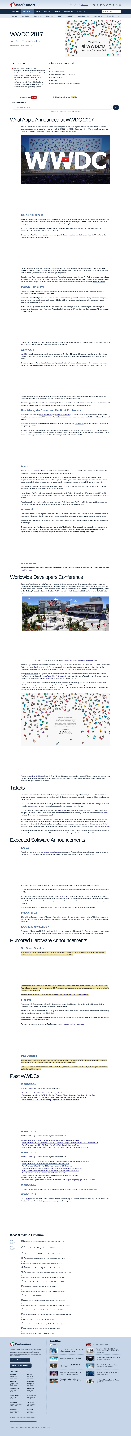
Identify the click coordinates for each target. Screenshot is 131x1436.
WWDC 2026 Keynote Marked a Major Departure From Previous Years (42, 1268)
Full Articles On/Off (25, 1427)
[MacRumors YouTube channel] (110, 5)
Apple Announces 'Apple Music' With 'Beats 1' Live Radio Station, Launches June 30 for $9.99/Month (55, 1147)
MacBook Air (79, 423)
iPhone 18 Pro (37, 16)
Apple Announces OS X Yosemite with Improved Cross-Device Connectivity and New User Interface (55, 1161)
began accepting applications (86, 819)
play (65, 159)
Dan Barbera (13, 1402)
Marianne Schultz (31, 1395)
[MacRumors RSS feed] (117, 5)
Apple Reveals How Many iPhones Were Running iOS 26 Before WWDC (42, 1282)
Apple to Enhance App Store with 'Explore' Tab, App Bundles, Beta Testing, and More (50, 1175)
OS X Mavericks (53, 1189)
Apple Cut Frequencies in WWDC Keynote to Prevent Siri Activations (41, 1254)
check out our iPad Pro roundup (73, 1024)
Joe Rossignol (30, 1381)
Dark (48, 1427)
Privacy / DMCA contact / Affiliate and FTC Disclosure (23, 1421)
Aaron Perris (30, 1409)
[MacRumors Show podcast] (94, 5)
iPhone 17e (110, 16)
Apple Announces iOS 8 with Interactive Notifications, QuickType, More (45, 1163)
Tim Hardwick (30, 1388)
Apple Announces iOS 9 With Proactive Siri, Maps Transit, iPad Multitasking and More (50, 1140)
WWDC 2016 (27, 1088)
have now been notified (101, 826)
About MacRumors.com (20, 1360)
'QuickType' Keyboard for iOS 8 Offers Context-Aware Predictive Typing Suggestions (50, 1170)
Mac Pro (77, 1189)
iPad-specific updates (62, 896)
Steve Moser (13, 1409)
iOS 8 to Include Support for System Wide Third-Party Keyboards (43, 1173)
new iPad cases (26, 570)
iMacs (41, 414)
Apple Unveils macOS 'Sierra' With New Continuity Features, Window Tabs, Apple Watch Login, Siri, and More (58, 1095)
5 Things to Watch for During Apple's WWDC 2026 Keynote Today (40, 1328)
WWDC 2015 (27, 1136)
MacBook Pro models (62, 414)
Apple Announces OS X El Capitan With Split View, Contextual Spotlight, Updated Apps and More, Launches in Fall (60, 1142)
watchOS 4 (25, 354)
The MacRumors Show (100, 1345)
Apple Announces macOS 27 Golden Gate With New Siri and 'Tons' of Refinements (45, 1305)
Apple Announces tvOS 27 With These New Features (37, 1296)
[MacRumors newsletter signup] (120, 5)
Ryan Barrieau (30, 1402)
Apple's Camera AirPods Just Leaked (71, 1358)
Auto (41, 1427)
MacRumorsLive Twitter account (55, 676)
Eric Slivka (29, 1374)
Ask (116, 107)
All (119, 16)
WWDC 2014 (27, 1157)
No (76, 97)
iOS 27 (60, 16)
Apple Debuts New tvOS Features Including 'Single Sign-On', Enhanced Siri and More (50, 1100)
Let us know (84, 5)
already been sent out (40, 667)
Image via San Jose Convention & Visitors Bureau (79, 660)
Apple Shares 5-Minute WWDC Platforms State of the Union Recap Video (43, 1277)
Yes (73, 97)
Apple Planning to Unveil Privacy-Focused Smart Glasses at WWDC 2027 (43, 1241)
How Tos (47, 11)
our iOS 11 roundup (99, 281)
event (28, 1199)
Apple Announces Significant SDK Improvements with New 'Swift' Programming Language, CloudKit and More (58, 1180)
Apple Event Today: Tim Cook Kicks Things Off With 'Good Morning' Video (43, 1324)
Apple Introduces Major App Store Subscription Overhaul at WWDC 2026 (42, 1263)
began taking (62, 810)
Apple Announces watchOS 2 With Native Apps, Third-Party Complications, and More (50, 1145)
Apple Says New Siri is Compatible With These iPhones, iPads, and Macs (43, 1300)
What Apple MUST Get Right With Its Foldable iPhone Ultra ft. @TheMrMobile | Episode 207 (109, 1350)
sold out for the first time (35, 804)
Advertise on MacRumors (21, 1365)
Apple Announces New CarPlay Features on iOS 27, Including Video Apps (43, 1291)
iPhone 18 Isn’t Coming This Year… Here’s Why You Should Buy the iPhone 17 (71, 1380)
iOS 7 (45, 1189)
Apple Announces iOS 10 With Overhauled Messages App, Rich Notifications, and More (51, 1093)
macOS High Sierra (27, 291)
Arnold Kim (13, 1374)
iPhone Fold (49, 16)
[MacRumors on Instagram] (98, 5)
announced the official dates (34, 776)
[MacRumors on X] (104, 5)
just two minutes (88, 804)
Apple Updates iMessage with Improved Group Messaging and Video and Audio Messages (52, 1168)
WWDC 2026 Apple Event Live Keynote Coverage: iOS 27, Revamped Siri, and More (46, 1314)
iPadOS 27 (69, 16)
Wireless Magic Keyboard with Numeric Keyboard (88, 568)
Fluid (32, 1427)
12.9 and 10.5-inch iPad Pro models (36, 471)
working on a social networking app (48, 852)
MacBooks (48, 414)
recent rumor (27, 952)
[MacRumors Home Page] (23, 5)
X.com (15, 1378)
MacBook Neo (98, 16)
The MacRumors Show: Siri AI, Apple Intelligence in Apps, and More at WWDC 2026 (46, 1272)
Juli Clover (13, 1381)
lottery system (33, 806)
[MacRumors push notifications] (113, 5)
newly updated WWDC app (44, 678)
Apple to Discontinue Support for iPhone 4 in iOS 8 (38, 1177)
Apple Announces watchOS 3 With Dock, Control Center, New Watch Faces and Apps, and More (54, 1097)
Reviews (57, 11)
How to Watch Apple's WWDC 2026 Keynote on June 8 (37, 1333)
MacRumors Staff (17, 45)
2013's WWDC (28, 1189)
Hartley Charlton (14, 1395)
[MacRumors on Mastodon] (107, 5)
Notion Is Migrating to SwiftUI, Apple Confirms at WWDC (38, 1248)
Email (11, 1378)
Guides (38, 11)
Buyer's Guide (68, 11)
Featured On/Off (15, 1427)
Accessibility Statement (15, 1424)
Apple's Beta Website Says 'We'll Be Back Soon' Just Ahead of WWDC (42, 1310)
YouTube (56, 1345)
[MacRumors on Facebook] (101, 5)
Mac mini (14, 16)
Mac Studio (25, 16)
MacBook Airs (91, 1189)
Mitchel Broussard (15, 1388)
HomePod (24, 514)
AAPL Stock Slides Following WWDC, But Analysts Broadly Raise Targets (43, 1258)
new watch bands (61, 568)
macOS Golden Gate (83, 16)
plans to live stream (31, 673)
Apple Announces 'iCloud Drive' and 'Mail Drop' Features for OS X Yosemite (47, 1166)
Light (44, 1427)
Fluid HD (36, 1427)
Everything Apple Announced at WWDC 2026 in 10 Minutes (38, 1286)
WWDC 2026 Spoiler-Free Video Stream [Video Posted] (37, 1319)
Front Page (15, 11)
